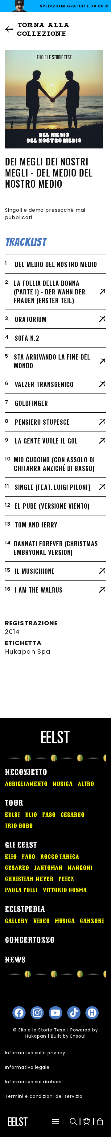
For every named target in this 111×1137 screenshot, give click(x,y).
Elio (31, 814)
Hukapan (35, 1036)
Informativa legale (27, 1067)
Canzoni (92, 921)
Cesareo (73, 814)
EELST (12, 814)
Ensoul (78, 1036)
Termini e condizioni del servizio (44, 1096)
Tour (14, 803)
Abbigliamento (26, 784)
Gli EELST (21, 845)
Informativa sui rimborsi (34, 1082)
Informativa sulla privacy (35, 1053)
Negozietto (26, 772)
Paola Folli (21, 890)
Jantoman (48, 868)
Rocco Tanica (60, 856)
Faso (49, 814)
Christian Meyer (29, 879)
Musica (62, 784)
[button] (49, 1121)
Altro (86, 784)
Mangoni (80, 868)
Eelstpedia (25, 909)
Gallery (16, 921)
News (15, 960)
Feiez (66, 879)
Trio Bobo (19, 826)
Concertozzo (30, 940)
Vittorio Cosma (65, 890)
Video (41, 921)
